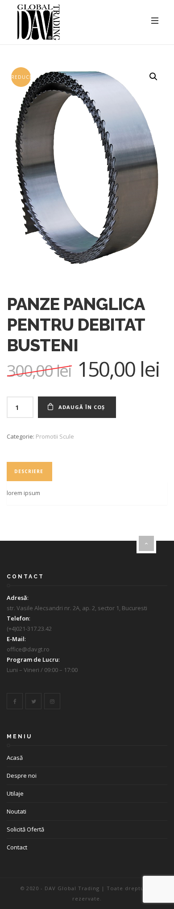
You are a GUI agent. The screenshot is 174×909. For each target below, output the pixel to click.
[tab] (28, 471)
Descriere (28, 471)
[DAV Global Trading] (38, 22)
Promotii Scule (55, 436)
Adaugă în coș (81, 407)
